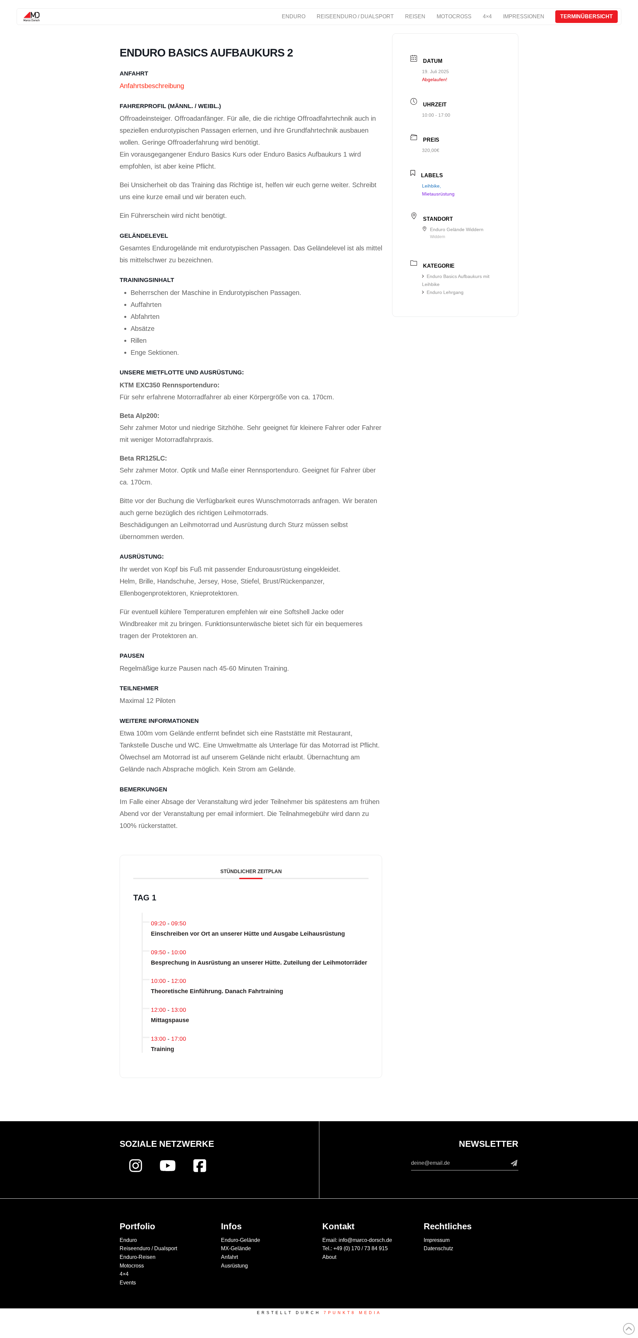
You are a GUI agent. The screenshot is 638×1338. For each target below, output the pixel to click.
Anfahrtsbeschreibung (152, 85)
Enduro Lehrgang (445, 292)
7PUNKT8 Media (352, 1312)
